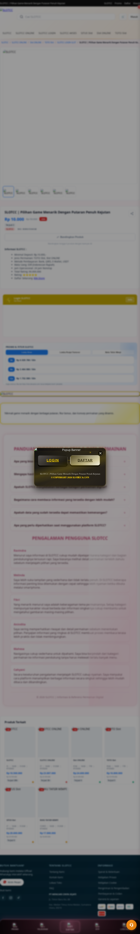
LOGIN (53, 460)
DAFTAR (85, 460)
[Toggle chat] (131, 925)
